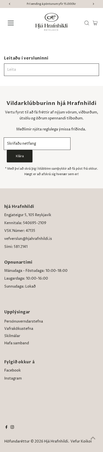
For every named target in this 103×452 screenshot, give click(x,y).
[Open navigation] (15, 23)
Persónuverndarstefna (23, 321)
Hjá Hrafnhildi (56, 441)
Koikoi (86, 441)
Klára (20, 156)
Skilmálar (12, 336)
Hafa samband (16, 343)
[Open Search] (86, 23)
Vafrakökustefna (18, 329)
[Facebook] (6, 428)
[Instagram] (12, 428)
